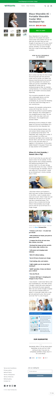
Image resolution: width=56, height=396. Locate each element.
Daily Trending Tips (12, 389)
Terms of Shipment (9, 374)
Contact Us (7, 381)
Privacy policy (8, 370)
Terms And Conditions (10, 368)
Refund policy (8, 379)
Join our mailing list (33, 368)
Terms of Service (8, 376)
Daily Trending (30, 5)
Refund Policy (8, 372)
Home (23, 5)
